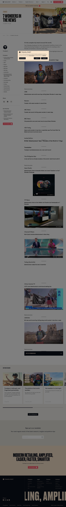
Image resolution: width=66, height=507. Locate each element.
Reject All (37, 58)
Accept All (44, 58)
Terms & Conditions (31, 55)
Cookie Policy (44, 55)
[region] (33, 56)
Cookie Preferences (22, 58)
